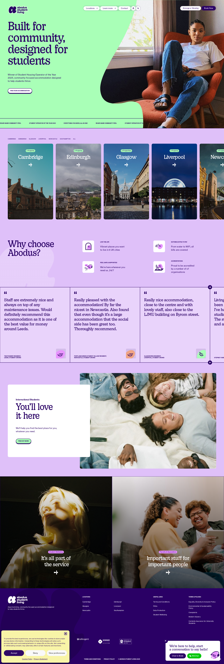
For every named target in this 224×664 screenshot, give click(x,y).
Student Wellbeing (160, 615)
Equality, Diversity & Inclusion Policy (202, 602)
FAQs (155, 606)
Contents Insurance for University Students (201, 622)
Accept (14, 653)
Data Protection (159, 610)
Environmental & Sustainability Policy (200, 607)
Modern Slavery (195, 617)
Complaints (193, 612)
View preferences (57, 653)
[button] (65, 633)
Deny (35, 653)
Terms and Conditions (161, 602)
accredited (189, 265)
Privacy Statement (41, 659)
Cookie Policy (27, 659)
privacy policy (109, 659)
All (74, 139)
